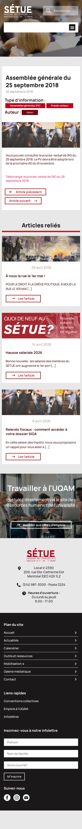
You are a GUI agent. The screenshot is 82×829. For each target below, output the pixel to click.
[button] (72, 27)
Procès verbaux (59, 105)
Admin (30, 112)
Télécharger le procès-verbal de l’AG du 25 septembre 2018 (35, 179)
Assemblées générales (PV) (25, 105)
